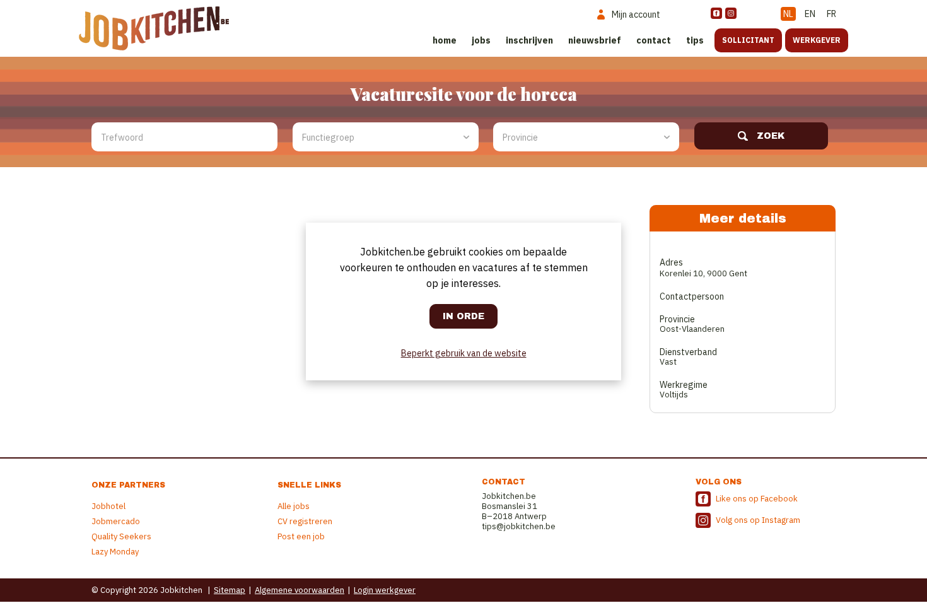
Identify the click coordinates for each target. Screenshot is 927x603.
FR (831, 14)
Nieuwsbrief (594, 40)
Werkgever (817, 40)
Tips (695, 40)
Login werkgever (385, 590)
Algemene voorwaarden (299, 590)
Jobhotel (108, 506)
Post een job (301, 536)
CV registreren (304, 521)
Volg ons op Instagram (758, 520)
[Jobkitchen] (154, 28)
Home (445, 40)
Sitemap (229, 590)
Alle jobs (293, 506)
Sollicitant (748, 40)
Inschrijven (529, 40)
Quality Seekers (121, 536)
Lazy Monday (115, 551)
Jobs (481, 40)
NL (788, 14)
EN (810, 14)
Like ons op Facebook (757, 498)
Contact (653, 40)
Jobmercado (115, 521)
